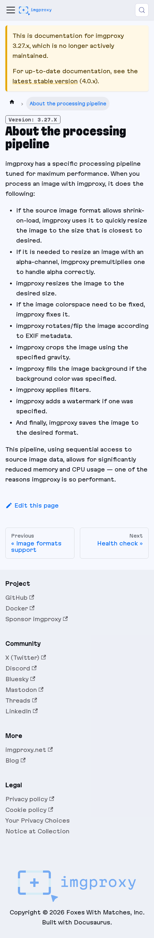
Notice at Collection (37, 831)
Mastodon (21, 690)
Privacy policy (26, 799)
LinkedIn (18, 711)
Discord (17, 668)
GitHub (16, 597)
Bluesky (17, 679)
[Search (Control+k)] (142, 10)
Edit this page (36, 505)
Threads (17, 700)
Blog (12, 760)
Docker (16, 608)
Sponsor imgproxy (33, 619)
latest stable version (45, 81)
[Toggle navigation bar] (10, 10)
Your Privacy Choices (37, 820)
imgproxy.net (25, 750)
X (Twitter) (22, 657)
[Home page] (11, 103)
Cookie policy (26, 810)
